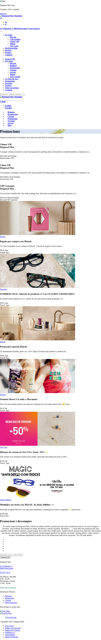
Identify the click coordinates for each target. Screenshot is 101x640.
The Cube (14, 46)
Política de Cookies (12, 630)
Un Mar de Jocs (11, 79)
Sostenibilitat (10, 635)
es (6, 24)
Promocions (10, 81)
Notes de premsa (12, 88)
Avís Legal (9, 626)
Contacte (8, 55)
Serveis (13, 72)
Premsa (8, 53)
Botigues (13, 66)
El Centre (9, 61)
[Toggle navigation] (1, 31)
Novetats (8, 83)
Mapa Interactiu (11, 603)
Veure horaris (34, 29)
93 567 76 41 (5, 572)
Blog (9, 125)
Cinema (13, 70)
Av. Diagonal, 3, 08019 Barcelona (14, 29)
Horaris (13, 37)
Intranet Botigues (11, 637)
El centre (8, 35)
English (8, 106)
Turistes (8, 50)
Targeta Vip (10, 59)
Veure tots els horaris (8, 587)
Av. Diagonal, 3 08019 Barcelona (6, 567)
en (6, 22)
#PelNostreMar (11, 48)
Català (3, 102)
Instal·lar (3, 14)
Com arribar (15, 39)
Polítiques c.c (10, 632)
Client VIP (14, 42)
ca (1, 18)
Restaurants (15, 68)
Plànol (12, 44)
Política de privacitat (13, 628)
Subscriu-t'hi (5, 557)
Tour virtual (15, 77)
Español (8, 108)
